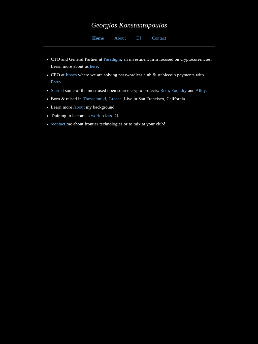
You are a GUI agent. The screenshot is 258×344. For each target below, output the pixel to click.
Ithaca (71, 74)
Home (98, 38)
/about (79, 107)
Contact (159, 38)
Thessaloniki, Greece (102, 98)
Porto (56, 81)
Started (57, 90)
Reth (164, 90)
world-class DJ (104, 115)
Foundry (179, 90)
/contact (58, 123)
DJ (138, 38)
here (94, 66)
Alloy (201, 90)
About (120, 38)
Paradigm (112, 59)
